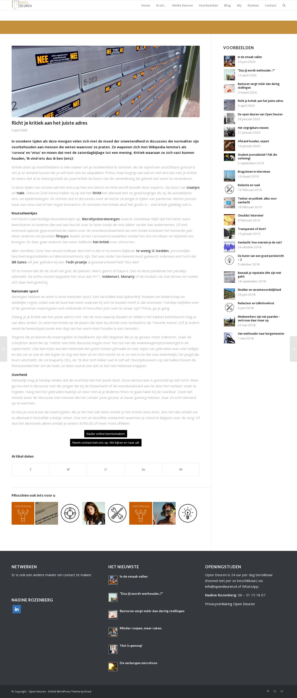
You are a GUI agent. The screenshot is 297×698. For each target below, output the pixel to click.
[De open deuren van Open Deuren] (229, 122)
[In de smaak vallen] (229, 65)
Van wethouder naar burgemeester (261, 334)
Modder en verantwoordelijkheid (259, 290)
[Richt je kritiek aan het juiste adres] (229, 109)
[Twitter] (268, 691)
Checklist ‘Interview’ (251, 215)
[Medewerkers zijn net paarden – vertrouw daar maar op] (229, 325)
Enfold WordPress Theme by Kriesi (69, 691)
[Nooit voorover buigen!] (93, 513)
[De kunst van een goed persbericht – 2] (229, 264)
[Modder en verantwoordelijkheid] (229, 298)
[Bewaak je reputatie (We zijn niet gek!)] (229, 281)
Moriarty (128, 276)
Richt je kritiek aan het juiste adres (49, 123)
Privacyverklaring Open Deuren (230, 603)
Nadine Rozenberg (220, 595)
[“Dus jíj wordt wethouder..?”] (229, 79)
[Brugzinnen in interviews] (229, 180)
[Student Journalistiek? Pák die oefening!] (229, 159)
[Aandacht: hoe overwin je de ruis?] (229, 251)
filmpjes (62, 236)
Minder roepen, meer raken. (141, 628)
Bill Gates (19, 262)
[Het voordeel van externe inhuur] (23, 513)
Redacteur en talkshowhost (256, 303)
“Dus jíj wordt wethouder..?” (256, 70)
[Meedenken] (293, 349)
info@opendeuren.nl (221, 586)
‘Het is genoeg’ (131, 645)
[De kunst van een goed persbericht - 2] (187, 513)
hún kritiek (101, 241)
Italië (20, 193)
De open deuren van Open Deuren (260, 114)
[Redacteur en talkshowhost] (229, 311)
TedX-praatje (76, 262)
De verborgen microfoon (138, 663)
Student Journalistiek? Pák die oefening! (257, 156)
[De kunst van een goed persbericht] (46, 513)
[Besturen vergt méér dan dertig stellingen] (229, 92)
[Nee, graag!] (117, 513)
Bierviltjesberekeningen (101, 219)
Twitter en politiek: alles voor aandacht (257, 200)
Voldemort (110, 276)
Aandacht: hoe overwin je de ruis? (260, 242)
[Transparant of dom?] (229, 237)
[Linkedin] (274, 691)
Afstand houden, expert (253, 141)
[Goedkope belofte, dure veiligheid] (3, 349)
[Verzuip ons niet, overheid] (164, 513)
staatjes (193, 187)
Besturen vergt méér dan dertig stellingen (259, 86)
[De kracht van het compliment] (140, 513)
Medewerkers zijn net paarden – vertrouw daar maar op (259, 318)
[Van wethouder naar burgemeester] (229, 342)
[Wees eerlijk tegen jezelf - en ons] (70, 513)
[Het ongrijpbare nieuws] (229, 136)
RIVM (97, 193)
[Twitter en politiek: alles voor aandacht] (229, 207)
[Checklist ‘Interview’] (229, 224)
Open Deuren (37, 691)
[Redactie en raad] (229, 193)
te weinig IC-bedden (152, 250)
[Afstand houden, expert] (229, 149)
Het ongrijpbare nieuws (253, 128)
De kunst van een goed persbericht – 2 (261, 258)
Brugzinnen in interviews (254, 172)
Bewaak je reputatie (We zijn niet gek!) (259, 274)
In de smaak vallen (250, 57)
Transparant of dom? (252, 229)
